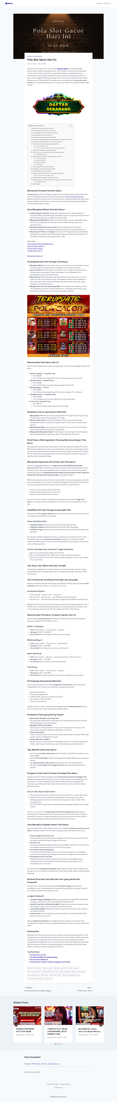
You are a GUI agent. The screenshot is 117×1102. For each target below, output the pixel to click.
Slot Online (48, 978)
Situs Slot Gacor (65, 971)
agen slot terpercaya (34, 968)
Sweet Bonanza (41, 162)
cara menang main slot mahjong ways (40, 244)
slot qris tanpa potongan (75, 197)
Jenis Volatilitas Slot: (42, 146)
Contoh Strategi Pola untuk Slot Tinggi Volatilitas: (50, 148)
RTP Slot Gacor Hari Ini (38, 955)
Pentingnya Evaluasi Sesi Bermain (43, 166)
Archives (100, 3)
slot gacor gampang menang (71, 975)
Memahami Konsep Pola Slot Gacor (43, 128)
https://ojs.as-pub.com (35, 256)
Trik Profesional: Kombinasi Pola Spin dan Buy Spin (48, 152)
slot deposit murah (33, 975)
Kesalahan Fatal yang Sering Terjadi (44, 169)
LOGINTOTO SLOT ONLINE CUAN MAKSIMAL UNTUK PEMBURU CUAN (57, 1031)
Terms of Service (52, 1084)
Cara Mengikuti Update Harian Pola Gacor (45, 177)
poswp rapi (21, 1035)
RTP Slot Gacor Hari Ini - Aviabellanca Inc (45, 1064)
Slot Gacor (45, 975)
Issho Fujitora (32, 64)
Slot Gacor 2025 (56, 975)
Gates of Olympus (41, 158)
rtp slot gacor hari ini (34, 251)
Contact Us (59, 1087)
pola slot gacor (62, 69)
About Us (107, 3)
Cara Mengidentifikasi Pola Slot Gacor (44, 130)
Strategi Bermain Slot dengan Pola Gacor (45, 133)
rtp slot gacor (74, 968)
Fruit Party (40, 164)
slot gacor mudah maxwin (35, 978)
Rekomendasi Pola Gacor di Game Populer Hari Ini (47, 156)
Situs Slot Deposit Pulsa (51, 971)
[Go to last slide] (16, 1024)
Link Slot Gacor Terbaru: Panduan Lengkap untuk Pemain (50, 962)
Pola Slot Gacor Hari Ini (34, 56)
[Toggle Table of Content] (70, 125)
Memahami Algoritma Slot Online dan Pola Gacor (47, 141)
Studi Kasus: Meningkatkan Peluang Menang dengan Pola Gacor (52, 139)
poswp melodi (84, 1035)
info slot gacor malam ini (35, 246)
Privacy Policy (65, 1084)
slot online (38, 466)
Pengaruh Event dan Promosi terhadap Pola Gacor (48, 173)
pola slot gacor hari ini (61, 968)
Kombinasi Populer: (41, 154)
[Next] (101, 1024)
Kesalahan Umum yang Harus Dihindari (44, 137)
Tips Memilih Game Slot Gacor (42, 171)
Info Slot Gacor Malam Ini (39, 960)
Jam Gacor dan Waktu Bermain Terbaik (44, 150)
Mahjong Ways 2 (41, 160)
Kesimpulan (36, 184)
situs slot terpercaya (78, 971)
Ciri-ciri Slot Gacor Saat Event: (45, 175)
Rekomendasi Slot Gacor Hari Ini (42, 135)
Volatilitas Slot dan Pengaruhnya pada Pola (46, 144)
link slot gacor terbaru (35, 248)
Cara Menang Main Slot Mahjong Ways (43, 957)
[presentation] (27, 1015)
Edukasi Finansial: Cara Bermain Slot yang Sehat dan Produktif (52, 180)
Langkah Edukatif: (41, 182)
